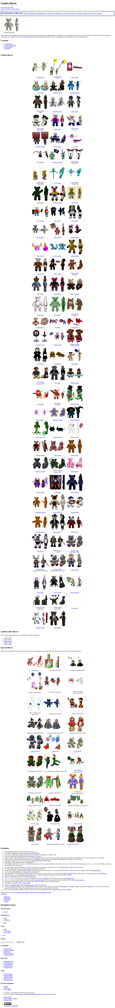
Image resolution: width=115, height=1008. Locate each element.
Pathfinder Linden (75, 420)
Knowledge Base (7, 13)
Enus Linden (39, 237)
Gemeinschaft (50, 13)
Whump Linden (40, 627)
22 (38, 844)
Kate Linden (74, 327)
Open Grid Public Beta (69, 873)
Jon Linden (57, 315)
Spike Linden (74, 532)
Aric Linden (40, 92)
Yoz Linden (75, 608)
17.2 (11, 878)
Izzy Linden (40, 294)
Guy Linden (40, 274)
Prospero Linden (40, 455)
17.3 (13, 878)
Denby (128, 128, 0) (66, 867)
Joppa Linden (74, 314)
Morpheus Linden (57, 420)
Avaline (69, 844)
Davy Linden (40, 220)
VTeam (31, 805)
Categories (3, 894)
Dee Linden (57, 220)
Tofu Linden (40, 592)
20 (60, 805)
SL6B (37, 823)
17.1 (8, 878)
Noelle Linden (8, 641)
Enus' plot (27, 853)
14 (39, 751)
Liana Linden (57, 364)
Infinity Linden (75, 273)
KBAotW (46, 878)
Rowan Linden (40, 492)
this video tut (97, 870)
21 (87, 805)
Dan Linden (75, 202)
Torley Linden (74, 592)
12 (78, 592)
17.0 (6, 878)
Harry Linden (57, 274)
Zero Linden (57, 627)
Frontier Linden (75, 237)
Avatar (25, 13)
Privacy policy (8, 997)
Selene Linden (75, 492)
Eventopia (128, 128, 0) (31, 885)
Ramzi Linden (8, 644)
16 (40, 771)
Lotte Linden (74, 364)
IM (52, 881)
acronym (13, 886)
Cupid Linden (35, 670)
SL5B (75, 751)
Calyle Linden (57, 146)
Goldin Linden (75, 256)
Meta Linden (39, 420)
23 (78, 844)
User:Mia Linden (14, 885)
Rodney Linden (40, 471)
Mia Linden (40, 404)
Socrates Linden (40, 532)
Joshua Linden (40, 327)
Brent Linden (57, 129)
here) (69, 889)
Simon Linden (56, 512)
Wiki (94, 13)
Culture (6, 901)
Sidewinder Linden (40, 512)
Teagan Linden (58, 550)
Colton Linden (75, 161)
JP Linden (57, 327)
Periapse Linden (57, 437)
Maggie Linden (75, 383)
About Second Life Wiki (10, 998)
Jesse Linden (40, 315)
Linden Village (35, 853)
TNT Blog (90, 886)
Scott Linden (57, 492)
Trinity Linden (57, 592)
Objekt (85, 13)
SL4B (53, 751)
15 (81, 751)
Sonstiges (99, 13)
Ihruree (30, 869)
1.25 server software (79, 880)
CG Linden (75, 146)
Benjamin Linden (57, 92)
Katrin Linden (40, 345)
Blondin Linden (57, 111)
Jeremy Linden (74, 294)
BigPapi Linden (74, 93)
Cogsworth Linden (58, 162)
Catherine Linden (40, 146)
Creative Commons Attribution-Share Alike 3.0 (30, 994)
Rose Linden (74, 471)
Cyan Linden (57, 183)
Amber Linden (40, 77)
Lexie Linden (40, 364)
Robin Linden (74, 455)
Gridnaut (32, 751)
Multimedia (73, 13)
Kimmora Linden (74, 344)
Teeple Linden (75, 570)
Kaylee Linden (58, 345)
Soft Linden (56, 532)
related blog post (69, 878)
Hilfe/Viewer (7, 898)
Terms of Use (7, 1000)
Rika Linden (57, 455)
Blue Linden (74, 111)
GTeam (51, 793)
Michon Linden (75, 404)
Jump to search (15, 9)
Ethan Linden (57, 237)
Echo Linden (74, 220)
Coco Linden (40, 162)
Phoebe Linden (75, 437)
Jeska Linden (57, 294)
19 (82, 771)
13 (61, 713)
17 (41, 771)
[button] (1, 922)
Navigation (80, 13)
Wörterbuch (58, 13)
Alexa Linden (74, 77)
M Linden (57, 383)
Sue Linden (40, 551)
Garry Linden (40, 256)
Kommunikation (41, 13)
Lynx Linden (40, 382)
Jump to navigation (6, 9)
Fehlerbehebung (32, 13)
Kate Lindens (77, 770)
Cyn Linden (40, 202)
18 (66, 771)
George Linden (58, 256)
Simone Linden (75, 512)
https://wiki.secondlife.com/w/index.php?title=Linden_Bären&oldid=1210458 (30, 892)
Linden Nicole (27, 37)
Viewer (90, 13)
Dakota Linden (58, 202)
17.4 (15, 878)
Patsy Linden (39, 437)
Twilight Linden (40, 607)
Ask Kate (71, 886)
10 (61, 512)
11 (61, 531)
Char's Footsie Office (38, 859)
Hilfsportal (18, 13)
